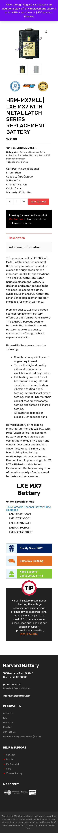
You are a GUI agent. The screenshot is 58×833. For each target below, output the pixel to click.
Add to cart (38, 201)
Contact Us (9, 731)
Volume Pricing (14, 773)
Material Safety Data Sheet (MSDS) (22, 736)
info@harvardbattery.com (16, 695)
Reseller (7, 727)
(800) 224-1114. (29, 634)
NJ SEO (21, 825)
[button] (46, 32)
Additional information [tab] (25, 247)
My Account (12, 764)
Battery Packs (37, 155)
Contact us (16, 219)
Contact (10, 754)
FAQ (5, 717)
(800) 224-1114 (34, 575)
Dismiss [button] (29, 16)
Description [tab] (17, 238)
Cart (8, 768)
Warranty (8, 722)
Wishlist (10, 759)
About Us (8, 713)
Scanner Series (19, 162)
